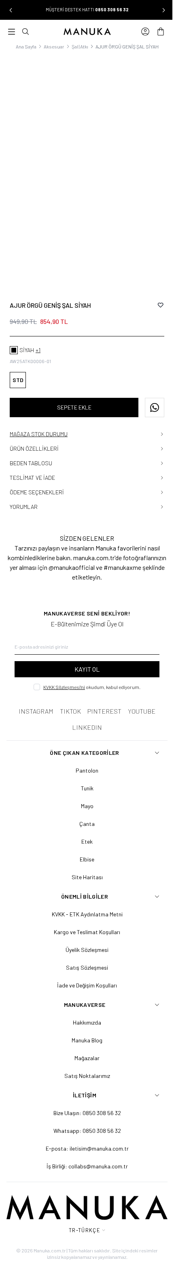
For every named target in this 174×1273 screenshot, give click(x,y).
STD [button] (18, 371)
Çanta (84, 814)
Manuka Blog (84, 1031)
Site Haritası (84, 868)
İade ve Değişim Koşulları (84, 976)
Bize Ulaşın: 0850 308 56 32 (84, 1104)
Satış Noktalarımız (84, 1066)
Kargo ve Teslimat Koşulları (84, 923)
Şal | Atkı (76, 46)
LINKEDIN (84, 718)
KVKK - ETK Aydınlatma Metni (84, 905)
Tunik (84, 779)
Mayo (84, 797)
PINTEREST (102, 702)
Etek (84, 832)
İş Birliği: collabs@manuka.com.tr (84, 1157)
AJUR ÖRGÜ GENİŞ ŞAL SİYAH (123, 46)
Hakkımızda (84, 1013)
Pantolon (84, 761)
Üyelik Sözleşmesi (84, 940)
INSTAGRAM (33, 702)
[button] (10, 10)
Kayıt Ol (84, 660)
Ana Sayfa (23, 46)
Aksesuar (50, 46)
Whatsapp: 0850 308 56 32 (84, 1121)
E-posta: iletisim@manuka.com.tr (83, 1139)
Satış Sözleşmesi (84, 958)
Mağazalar (84, 1049)
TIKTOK (67, 702)
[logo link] (84, 31)
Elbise (84, 850)
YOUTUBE (139, 702)
